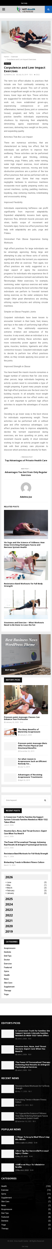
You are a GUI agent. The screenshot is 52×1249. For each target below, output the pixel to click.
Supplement (9, 987)
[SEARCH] (45, 800)
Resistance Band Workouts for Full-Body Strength (23, 584)
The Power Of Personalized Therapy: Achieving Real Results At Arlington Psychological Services (33, 1064)
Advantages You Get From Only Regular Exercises (26, 473)
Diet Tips (7, 956)
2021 (9, 920)
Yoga (6, 994)
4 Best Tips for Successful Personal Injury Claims (32, 1152)
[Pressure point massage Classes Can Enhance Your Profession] (26, 699)
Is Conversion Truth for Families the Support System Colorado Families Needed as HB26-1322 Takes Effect (26, 819)
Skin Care (8, 983)
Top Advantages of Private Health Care (26, 460)
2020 (9, 926)
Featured (8, 967)
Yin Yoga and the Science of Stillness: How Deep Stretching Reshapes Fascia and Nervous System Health (24, 544)
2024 (9, 904)
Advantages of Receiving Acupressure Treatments (30, 775)
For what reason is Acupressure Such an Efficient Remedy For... (32, 761)
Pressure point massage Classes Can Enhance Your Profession (22, 718)
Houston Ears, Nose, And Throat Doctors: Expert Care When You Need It (30, 1048)
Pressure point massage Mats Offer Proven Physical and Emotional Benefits (32, 745)
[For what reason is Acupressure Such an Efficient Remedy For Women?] (10, 762)
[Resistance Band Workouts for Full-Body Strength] (7, 1089)
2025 (9, 899)
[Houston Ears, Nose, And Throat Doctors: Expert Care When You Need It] (7, 1049)
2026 (9, 877)
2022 (9, 915)
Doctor (7, 960)
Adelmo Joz (10, 75)
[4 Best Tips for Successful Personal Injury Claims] (7, 1154)
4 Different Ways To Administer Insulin (30, 1165)
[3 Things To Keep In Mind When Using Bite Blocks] (7, 1140)
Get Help (24, 3)
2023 (9, 909)
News (6, 979)
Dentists (7, 952)
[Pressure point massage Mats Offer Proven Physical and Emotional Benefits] (10, 746)
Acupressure (9, 948)
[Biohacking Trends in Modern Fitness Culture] (7, 1102)
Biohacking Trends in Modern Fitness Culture (24, 862)
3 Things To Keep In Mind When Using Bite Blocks (32, 1138)
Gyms (6, 971)
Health (7, 975)
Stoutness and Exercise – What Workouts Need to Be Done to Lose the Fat (24, 623)
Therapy (7, 990)
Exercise (7, 63)
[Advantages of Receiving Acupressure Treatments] (10, 778)
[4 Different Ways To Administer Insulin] (7, 1167)
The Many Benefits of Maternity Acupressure (29, 730)
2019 (9, 931)
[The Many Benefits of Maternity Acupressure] (10, 732)
